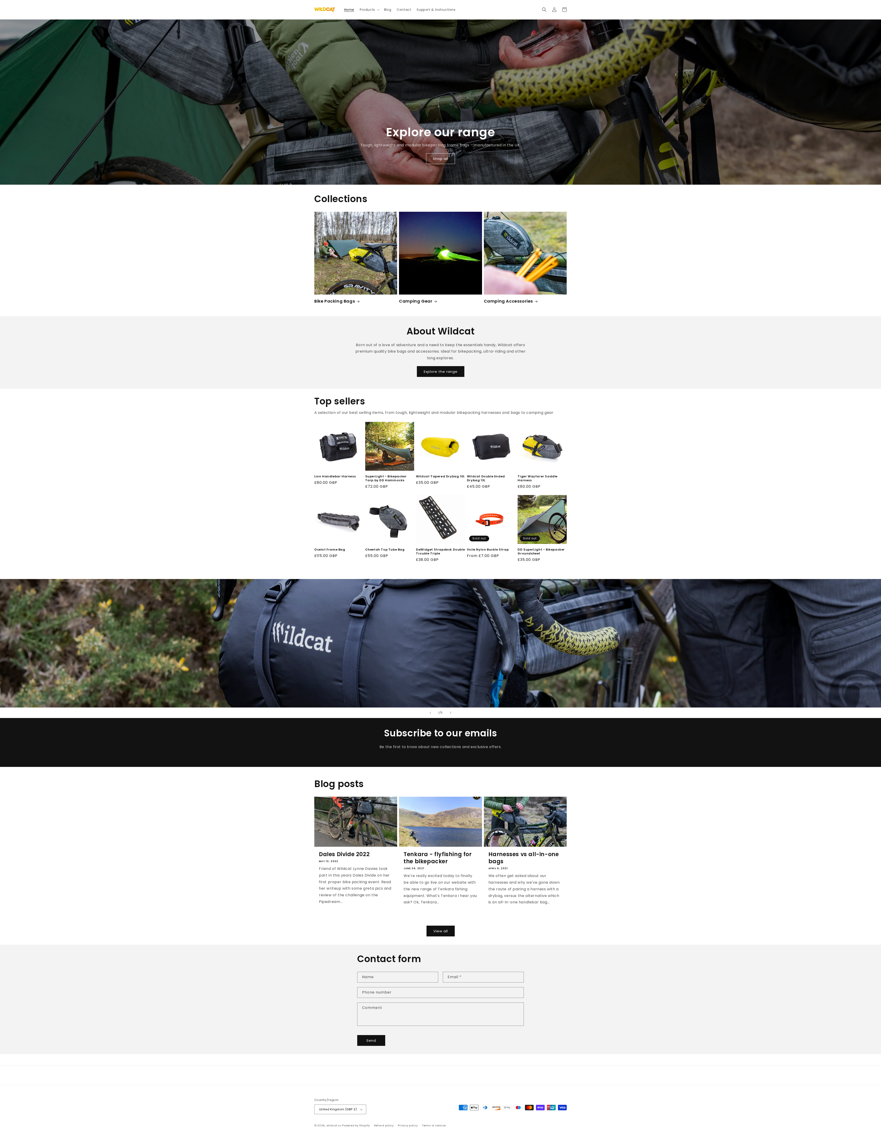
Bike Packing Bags (334, 301)
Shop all (440, 158)
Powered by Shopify (356, 1125)
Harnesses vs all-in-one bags (523, 858)
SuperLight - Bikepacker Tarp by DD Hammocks (386, 478)
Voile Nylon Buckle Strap (488, 550)
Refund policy (384, 1125)
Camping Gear (415, 301)
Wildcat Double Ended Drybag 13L (486, 478)
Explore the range (440, 371)
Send (371, 1040)
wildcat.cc (333, 1125)
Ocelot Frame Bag (329, 550)
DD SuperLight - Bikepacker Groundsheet (541, 552)
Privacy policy (408, 1125)
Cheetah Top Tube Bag (385, 550)
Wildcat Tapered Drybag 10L (440, 477)
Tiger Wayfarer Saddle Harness (538, 478)
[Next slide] (451, 713)
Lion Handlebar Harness (335, 477)
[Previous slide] (430, 713)
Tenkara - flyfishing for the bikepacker (437, 858)
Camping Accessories (508, 301)
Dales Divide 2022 (344, 854)
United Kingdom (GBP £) (338, 1109)
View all (440, 931)
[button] (369, 9)
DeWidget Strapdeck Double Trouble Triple (440, 552)
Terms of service (434, 1125)
